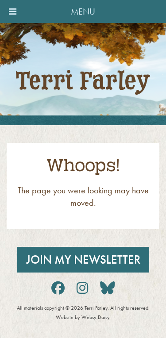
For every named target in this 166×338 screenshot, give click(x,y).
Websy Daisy (95, 317)
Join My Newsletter (83, 260)
